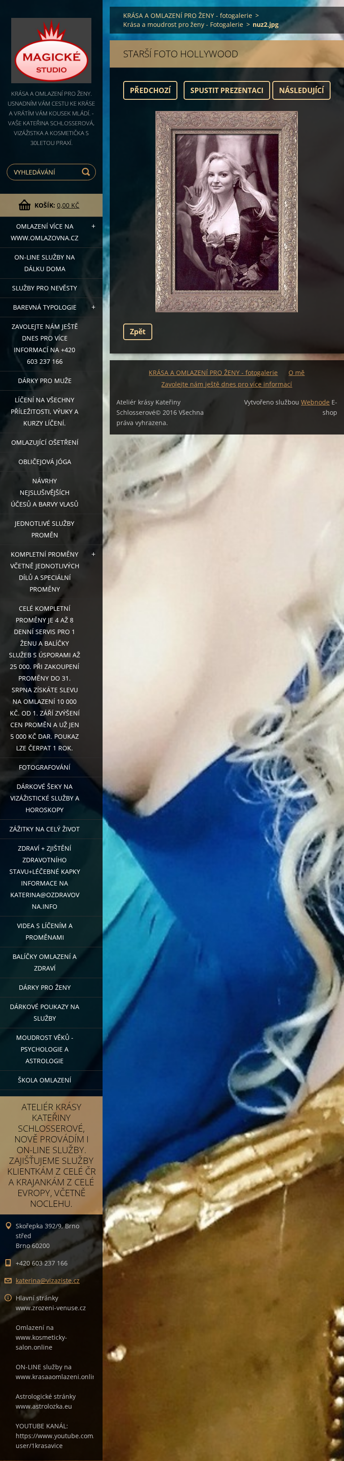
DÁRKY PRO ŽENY (45, 987)
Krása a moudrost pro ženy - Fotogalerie (183, 24)
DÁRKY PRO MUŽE (45, 380)
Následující (301, 90)
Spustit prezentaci (226, 90)
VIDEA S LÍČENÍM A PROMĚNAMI (45, 931)
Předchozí (150, 90)
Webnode (315, 402)
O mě (296, 372)
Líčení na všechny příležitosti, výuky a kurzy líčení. (44, 411)
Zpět (138, 331)
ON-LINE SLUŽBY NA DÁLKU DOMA (44, 263)
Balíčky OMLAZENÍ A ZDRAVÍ (45, 962)
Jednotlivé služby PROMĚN (44, 529)
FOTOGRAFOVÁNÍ (44, 767)
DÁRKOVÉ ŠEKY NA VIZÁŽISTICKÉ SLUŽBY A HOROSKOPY (44, 798)
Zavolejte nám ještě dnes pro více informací (226, 384)
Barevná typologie (45, 307)
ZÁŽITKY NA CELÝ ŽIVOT (44, 829)
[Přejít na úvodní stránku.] (51, 44)
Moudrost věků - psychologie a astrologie (44, 1049)
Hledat (87, 172)
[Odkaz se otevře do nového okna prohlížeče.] (226, 211)
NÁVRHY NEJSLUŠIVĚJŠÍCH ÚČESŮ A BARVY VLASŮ (44, 492)
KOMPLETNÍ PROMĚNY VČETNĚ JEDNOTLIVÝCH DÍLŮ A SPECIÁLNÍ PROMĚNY (44, 571)
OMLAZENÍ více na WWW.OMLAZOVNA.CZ (44, 232)
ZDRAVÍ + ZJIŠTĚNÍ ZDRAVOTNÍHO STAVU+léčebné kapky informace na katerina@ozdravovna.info (44, 877)
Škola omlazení (44, 1080)
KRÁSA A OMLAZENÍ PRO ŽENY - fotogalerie (187, 15)
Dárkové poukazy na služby (44, 1012)
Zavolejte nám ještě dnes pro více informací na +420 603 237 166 (45, 344)
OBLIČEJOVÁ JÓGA (44, 461)
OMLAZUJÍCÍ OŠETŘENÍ (44, 442)
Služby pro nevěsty (44, 288)
